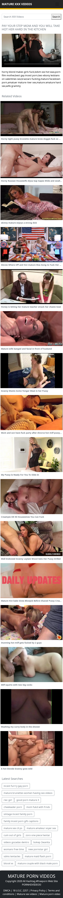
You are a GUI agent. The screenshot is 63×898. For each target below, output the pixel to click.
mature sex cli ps (13, 828)
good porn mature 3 (27, 800)
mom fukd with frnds (38, 807)
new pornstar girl (38, 849)
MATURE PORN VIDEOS (31, 876)
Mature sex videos (27, 894)
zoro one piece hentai (38, 835)
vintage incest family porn (18, 814)
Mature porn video (50, 894)
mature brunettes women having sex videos (28, 793)
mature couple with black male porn (38, 863)
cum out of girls (12, 835)
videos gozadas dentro (16, 842)
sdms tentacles (12, 856)
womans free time (14, 849)
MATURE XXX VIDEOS (17, 4)
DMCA (6, 890)
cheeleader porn (13, 807)
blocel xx (8, 863)
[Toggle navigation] (57, 4)
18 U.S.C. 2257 (20, 890)
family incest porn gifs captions (21, 821)
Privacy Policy (37, 890)
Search (56, 16)
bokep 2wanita (41, 842)
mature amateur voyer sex (41, 828)
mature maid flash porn (38, 856)
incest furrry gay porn (16, 786)
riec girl (8, 800)
